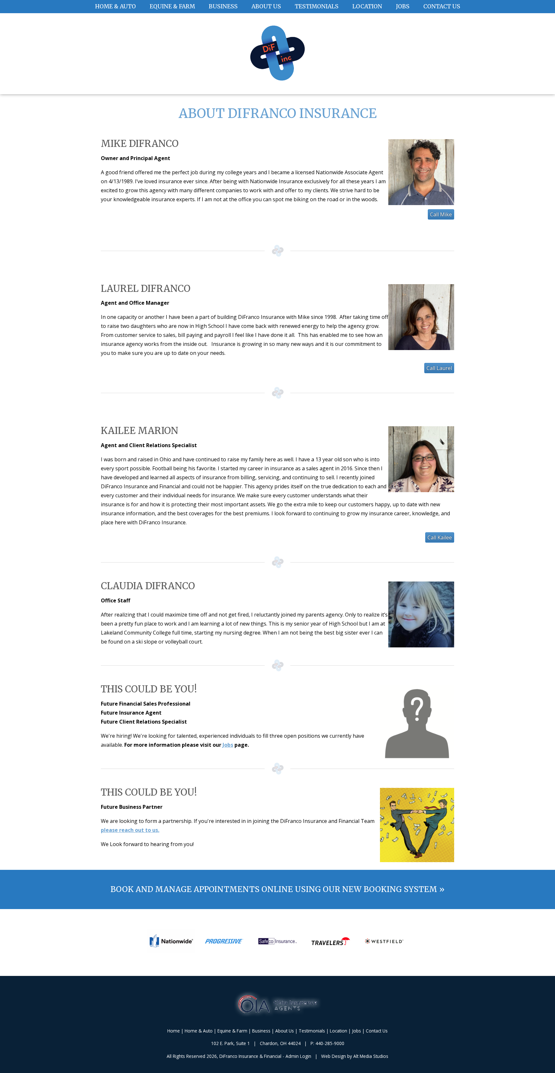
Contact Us (441, 6)
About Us (266, 6)
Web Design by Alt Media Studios (354, 1056)
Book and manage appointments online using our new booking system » (277, 889)
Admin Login (298, 1056)
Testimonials (317, 6)
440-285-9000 (329, 1043)
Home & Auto (115, 6)
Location (367, 6)
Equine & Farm (172, 6)
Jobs (403, 6)
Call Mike (441, 214)
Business (223, 6)
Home (173, 1031)
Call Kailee (439, 537)
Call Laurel (439, 368)
